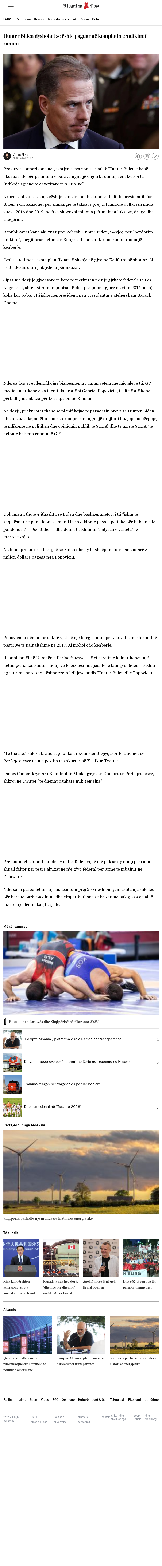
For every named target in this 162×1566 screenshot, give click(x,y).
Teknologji (117, 1399)
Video (45, 1399)
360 (55, 1399)
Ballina (8, 1399)
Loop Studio (137, 1417)
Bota (95, 19)
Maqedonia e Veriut (62, 19)
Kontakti (106, 1417)
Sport (33, 1399)
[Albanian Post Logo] (81, 5)
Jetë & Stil (99, 1399)
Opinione (68, 1399)
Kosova (39, 19)
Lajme (8, 19)
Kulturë (83, 1399)
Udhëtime (151, 1399)
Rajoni (84, 19)
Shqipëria (24, 19)
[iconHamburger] (11, 5)
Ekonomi (134, 1399)
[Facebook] (138, 156)
